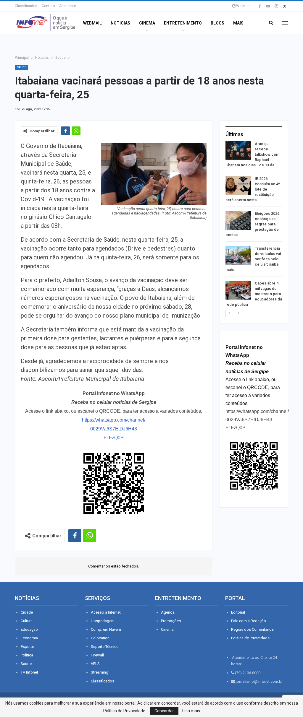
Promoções (171, 621)
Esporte (27, 646)
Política (27, 655)
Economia (29, 638)
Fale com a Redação (248, 621)
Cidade (27, 612)
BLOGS (217, 23)
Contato (48, 6)
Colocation (100, 638)
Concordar (164, 710)
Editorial (238, 612)
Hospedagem (103, 621)
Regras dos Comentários (252, 629)
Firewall (97, 655)
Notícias (120, 23)
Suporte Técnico (105, 646)
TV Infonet (29, 672)
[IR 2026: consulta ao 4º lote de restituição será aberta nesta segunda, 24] (238, 185)
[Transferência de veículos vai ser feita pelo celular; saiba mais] (238, 255)
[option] (253, 225)
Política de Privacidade (250, 638)
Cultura (27, 621)
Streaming (99, 672)
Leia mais (191, 711)
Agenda (168, 612)
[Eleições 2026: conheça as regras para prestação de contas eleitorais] (238, 220)
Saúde (21, 67)
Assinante (67, 6)
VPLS (95, 663)
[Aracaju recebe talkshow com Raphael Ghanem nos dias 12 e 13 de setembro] (238, 150)
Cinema (147, 23)
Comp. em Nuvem (106, 629)
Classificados (26, 6)
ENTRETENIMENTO (183, 23)
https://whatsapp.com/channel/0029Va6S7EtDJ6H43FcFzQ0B (113, 428)
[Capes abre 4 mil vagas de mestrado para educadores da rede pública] (238, 290)
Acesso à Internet (106, 612)
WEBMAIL (92, 23)
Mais (238, 23)
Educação (29, 629)
